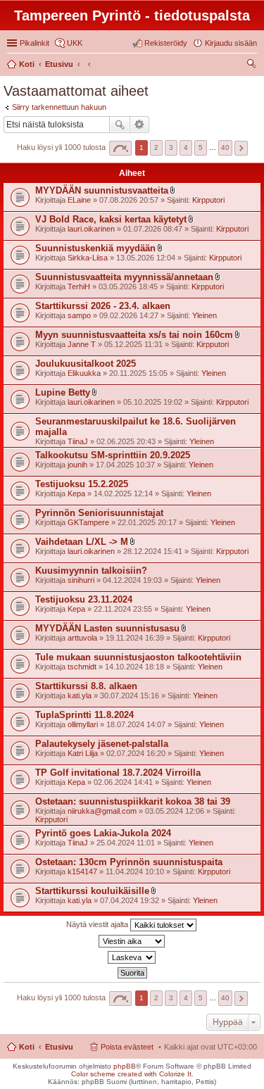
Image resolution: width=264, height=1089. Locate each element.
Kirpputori (208, 200)
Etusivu (59, 1047)
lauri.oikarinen (91, 229)
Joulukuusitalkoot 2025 (85, 363)
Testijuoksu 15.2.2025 (81, 484)
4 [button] (186, 147)
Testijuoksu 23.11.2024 (83, 599)
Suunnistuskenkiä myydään (95, 248)
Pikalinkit (34, 43)
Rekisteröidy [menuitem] (165, 43)
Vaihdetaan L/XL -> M (81, 541)
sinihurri (81, 580)
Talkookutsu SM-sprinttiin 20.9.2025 (112, 455)
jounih (77, 464)
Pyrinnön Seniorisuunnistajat (99, 513)
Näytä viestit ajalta (98, 924)
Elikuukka (84, 373)
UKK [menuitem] (74, 43)
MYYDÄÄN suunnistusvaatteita (101, 190)
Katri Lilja (83, 753)
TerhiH (79, 286)
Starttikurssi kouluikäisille (92, 891)
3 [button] (171, 147)
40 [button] (225, 147)
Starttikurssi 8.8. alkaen (86, 686)
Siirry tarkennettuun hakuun (59, 107)
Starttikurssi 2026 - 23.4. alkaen (102, 306)
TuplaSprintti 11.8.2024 (84, 715)
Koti (26, 1047)
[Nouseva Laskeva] (132, 957)
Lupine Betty (62, 392)
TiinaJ (78, 441)
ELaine (79, 200)
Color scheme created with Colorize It (131, 1074)
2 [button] (156, 147)
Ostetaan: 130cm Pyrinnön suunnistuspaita (128, 862)
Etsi (119, 124)
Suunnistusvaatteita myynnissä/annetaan (124, 277)
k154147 (82, 871)
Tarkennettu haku (139, 124)
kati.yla (80, 695)
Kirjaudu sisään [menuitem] (231, 43)
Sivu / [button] (120, 148)
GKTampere (88, 522)
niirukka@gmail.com (102, 811)
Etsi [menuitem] (253, 65)
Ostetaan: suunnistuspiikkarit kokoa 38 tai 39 (132, 801)
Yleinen (204, 315)
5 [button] (201, 147)
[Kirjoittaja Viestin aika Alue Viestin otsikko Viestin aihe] (132, 941)
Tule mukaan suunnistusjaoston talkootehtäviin (138, 657)
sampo (79, 315)
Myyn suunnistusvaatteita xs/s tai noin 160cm (134, 334)
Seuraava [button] (241, 148)
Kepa (76, 493)
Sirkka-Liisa (88, 257)
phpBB (124, 1066)
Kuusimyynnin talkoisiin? (91, 570)
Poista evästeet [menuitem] (127, 1047)
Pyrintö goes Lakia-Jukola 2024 (103, 833)
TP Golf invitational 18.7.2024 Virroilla (118, 772)
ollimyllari (83, 724)
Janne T (82, 344)
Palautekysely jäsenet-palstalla (101, 743)
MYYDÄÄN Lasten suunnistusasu (107, 628)
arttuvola (82, 638)
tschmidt (82, 666)
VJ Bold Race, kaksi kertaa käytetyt (111, 219)
